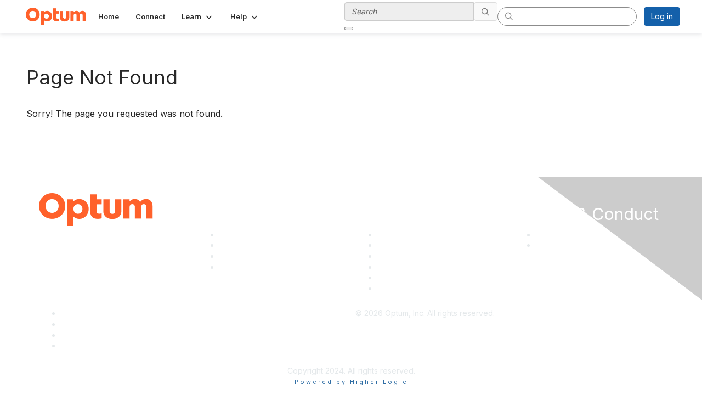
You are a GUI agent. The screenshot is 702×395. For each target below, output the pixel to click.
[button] (197, 16)
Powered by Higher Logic (351, 382)
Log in (662, 16)
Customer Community (415, 256)
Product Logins (404, 288)
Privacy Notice (562, 234)
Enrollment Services (413, 267)
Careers (233, 256)
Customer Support (410, 234)
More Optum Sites (251, 267)
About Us (235, 234)
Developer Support (412, 245)
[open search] (348, 28)
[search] (486, 11)
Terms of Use (560, 245)
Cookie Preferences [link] (551, 261)
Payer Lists (396, 277)
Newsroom (238, 245)
